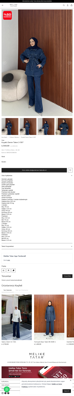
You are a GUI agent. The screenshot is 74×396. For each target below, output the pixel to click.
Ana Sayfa (4, 137)
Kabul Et (66, 391)
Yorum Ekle (67, 276)
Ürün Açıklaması (7, 175)
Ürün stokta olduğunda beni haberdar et (34, 170)
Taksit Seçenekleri (8, 246)
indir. (8, 260)
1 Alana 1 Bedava (14, 137)
